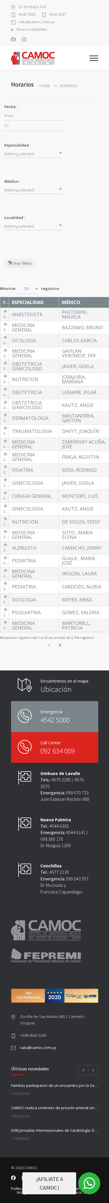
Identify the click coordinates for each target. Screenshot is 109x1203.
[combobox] (33, 153)
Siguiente (59, 645)
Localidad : (14, 217)
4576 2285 (61, 780)
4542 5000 (27, 14)
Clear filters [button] (22, 263)
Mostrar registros (29, 288)
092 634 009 (57, 751)
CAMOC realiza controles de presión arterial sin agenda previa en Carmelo (54, 1107)
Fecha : (11, 106)
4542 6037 (57, 14)
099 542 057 (77, 879)
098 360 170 (51, 839)
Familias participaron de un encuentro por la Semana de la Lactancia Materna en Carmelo (54, 1085)
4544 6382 (59, 826)
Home (45, 85)
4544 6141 (75, 832)
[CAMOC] (50, 58)
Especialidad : (17, 145)
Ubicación (56, 689)
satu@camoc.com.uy (37, 22)
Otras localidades (31, 30)
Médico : (12, 181)
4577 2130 (59, 872)
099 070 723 (77, 793)
